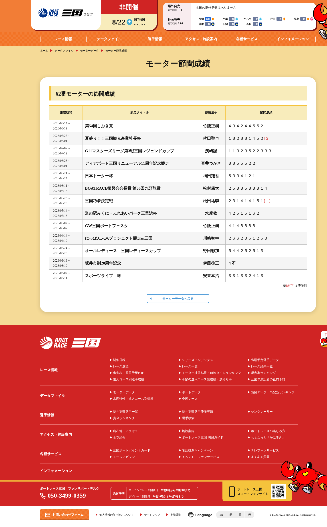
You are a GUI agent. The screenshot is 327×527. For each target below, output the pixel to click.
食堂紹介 (119, 437)
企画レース (190, 398)
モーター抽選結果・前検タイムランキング (211, 373)
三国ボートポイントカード (131, 450)
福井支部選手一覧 (125, 411)
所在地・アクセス (125, 431)
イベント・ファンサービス (200, 457)
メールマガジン (124, 457)
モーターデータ (89, 50)
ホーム (44, 50)
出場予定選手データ (265, 360)
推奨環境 (175, 514)
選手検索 (188, 418)
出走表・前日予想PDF (128, 373)
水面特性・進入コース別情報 (133, 398)
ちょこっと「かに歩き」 (268, 437)
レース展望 (121, 366)
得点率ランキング (263, 373)
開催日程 (119, 360)
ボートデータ (191, 392)
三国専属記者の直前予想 (268, 379)
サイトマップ (152, 514)
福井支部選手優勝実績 (197, 411)
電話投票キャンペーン (197, 450)
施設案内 (188, 431)
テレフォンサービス (265, 450)
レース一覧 (190, 366)
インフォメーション (293, 39)
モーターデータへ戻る (178, 298)
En (221, 514)
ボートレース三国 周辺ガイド (202, 437)
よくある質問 (260, 457)
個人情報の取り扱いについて (116, 514)
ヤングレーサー (262, 411)
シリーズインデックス (197, 360)
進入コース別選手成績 (128, 379)
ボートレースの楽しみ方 (268, 431)
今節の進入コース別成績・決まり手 (207, 379)
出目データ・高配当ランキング (273, 392)
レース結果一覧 (262, 366)
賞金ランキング (124, 418)
